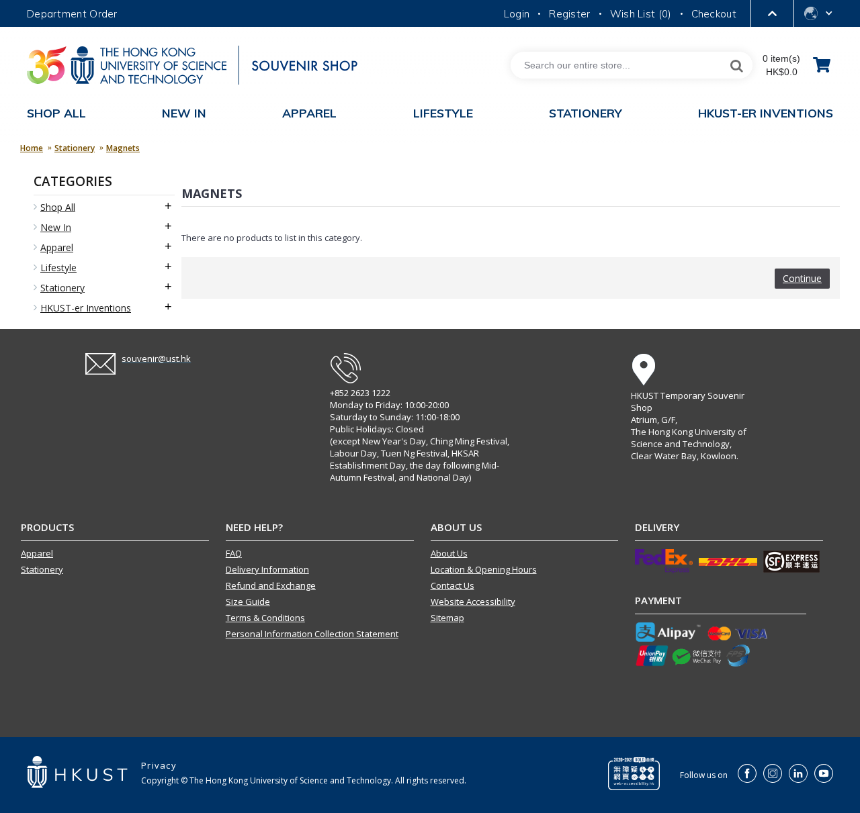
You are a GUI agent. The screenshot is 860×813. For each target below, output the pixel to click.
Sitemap (447, 618)
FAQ (234, 553)
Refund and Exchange (271, 585)
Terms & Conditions (265, 618)
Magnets (123, 148)
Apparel (37, 553)
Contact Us (452, 585)
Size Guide (248, 601)
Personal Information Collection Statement (312, 634)
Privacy (159, 765)
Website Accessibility (473, 601)
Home (31, 148)
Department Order (72, 13)
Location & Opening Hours (484, 569)
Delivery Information (267, 569)
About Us (449, 553)
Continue (802, 278)
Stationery (74, 148)
